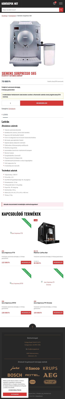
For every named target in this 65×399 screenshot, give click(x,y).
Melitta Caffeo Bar (41, 253)
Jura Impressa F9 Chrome (43, 303)
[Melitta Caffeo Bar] (48, 233)
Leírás (5, 115)
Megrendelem (41, 103)
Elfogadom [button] (15, 394)
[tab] (5, 115)
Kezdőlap (4, 16)
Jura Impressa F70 (8, 253)
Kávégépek (12, 16)
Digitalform (39, 396)
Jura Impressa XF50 (9, 303)
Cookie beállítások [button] (15, 390)
